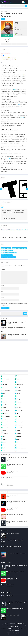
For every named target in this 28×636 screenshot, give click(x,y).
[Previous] (1, 189)
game (23, 75)
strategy (22, 117)
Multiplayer (15, 89)
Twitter (8, 44)
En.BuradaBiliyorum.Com (19, 625)
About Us (3, 628)
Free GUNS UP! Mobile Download (9, 57)
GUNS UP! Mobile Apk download (9, 59)
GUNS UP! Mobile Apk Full (6, 250)
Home (2, 11)
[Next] (27, 189)
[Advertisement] (14, 355)
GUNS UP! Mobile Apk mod (7, 254)
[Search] (26, 6)
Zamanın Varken (14, 626)
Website (2, 297)
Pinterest (14, 44)
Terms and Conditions (22, 628)
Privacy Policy (14, 628)
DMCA (9, 628)
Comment (3, 269)
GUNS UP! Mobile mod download (8, 257)
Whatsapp (24, 44)
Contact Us (17, 630)
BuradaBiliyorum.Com (7, 625)
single (7, 102)
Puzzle (18, 104)
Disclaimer (12, 630)
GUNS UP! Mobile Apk (5, 248)
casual (5, 11)
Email (2, 291)
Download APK (8, 35)
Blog (6, 628)
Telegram (19, 44)
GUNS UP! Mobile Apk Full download (9, 252)
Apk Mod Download (20, 623)
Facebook (3, 44)
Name (2, 285)
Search (25, 313)
